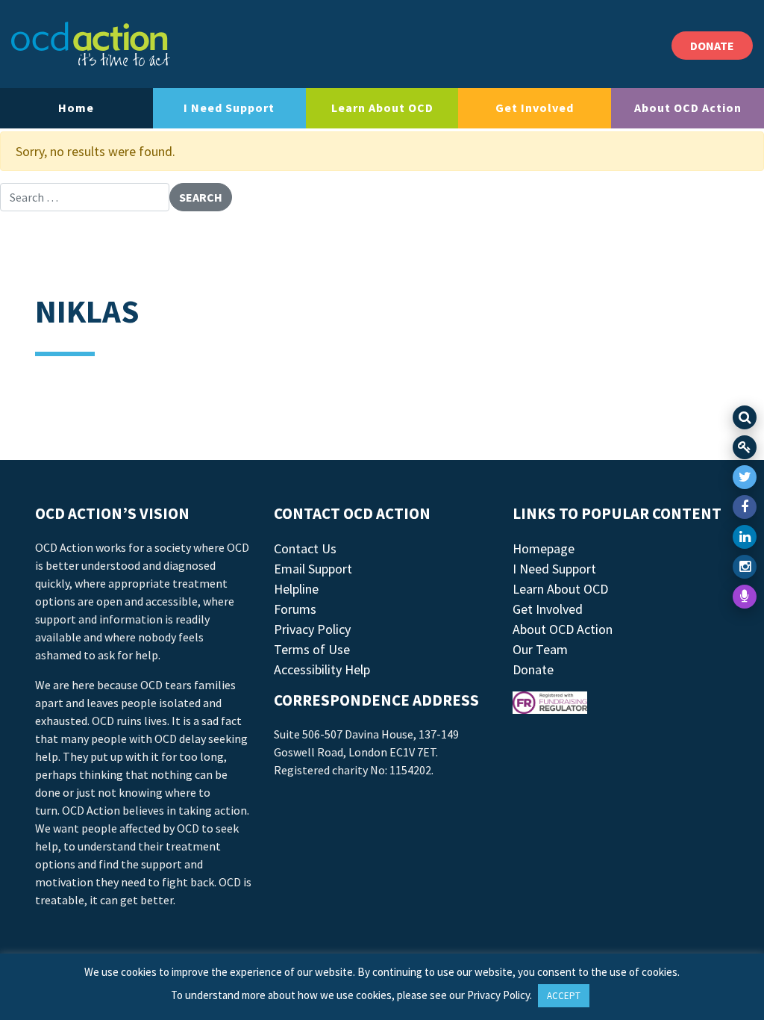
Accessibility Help (322, 669)
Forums (295, 609)
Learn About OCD (382, 107)
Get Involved (534, 107)
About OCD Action (688, 107)
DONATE (712, 45)
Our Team (540, 649)
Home (76, 107)
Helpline (296, 588)
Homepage (543, 548)
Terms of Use (312, 649)
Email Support (313, 568)
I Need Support (229, 107)
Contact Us (305, 548)
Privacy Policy (312, 629)
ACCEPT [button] (563, 995)
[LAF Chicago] (90, 44)
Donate (533, 669)
